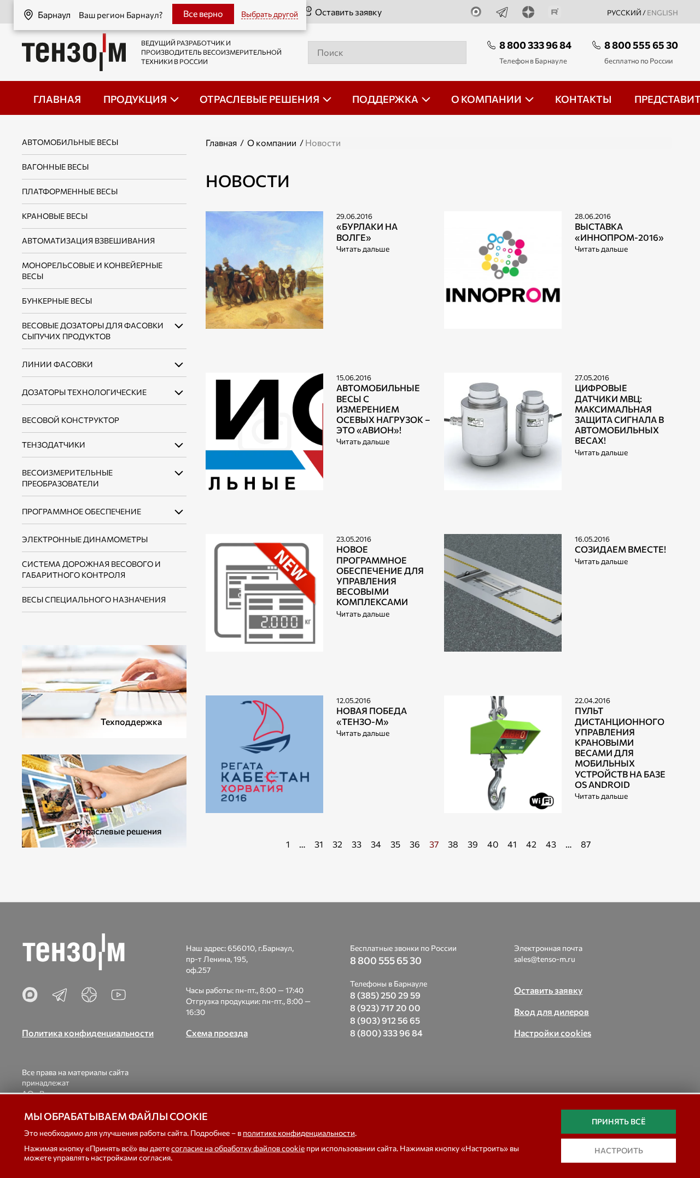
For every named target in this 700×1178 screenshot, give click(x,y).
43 (551, 844)
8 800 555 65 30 (641, 45)
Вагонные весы (55, 166)
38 (453, 844)
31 (318, 844)
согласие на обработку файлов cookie (238, 1148)
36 (415, 844)
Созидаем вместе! (620, 549)
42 (531, 844)
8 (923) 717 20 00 (385, 1007)
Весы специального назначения (94, 599)
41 (512, 844)
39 (473, 844)
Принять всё (618, 1121)
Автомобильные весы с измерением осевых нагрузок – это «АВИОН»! (383, 408)
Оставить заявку (348, 12)
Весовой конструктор (70, 420)
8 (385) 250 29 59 (385, 995)
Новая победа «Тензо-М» (371, 715)
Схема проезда (217, 1033)
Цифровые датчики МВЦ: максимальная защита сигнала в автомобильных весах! (619, 413)
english (662, 12)
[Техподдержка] (104, 690)
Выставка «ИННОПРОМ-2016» (619, 231)
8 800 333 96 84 (535, 45)
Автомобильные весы (70, 142)
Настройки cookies (552, 1033)
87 (586, 844)
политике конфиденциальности (299, 1133)
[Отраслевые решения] (104, 799)
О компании (271, 142)
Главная (221, 142)
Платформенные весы (70, 191)
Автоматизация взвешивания (88, 240)
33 (356, 844)
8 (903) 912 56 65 (385, 1020)
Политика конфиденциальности (88, 1033)
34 (376, 844)
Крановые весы (55, 215)
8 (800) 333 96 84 (386, 1033)
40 (492, 844)
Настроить (618, 1150)
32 (337, 844)
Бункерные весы (57, 300)
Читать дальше (362, 248)
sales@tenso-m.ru (544, 959)
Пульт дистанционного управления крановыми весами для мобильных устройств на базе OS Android (620, 747)
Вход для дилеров (551, 1011)
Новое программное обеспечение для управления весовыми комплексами (380, 575)
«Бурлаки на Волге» (367, 231)
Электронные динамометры (85, 539)
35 (395, 844)
